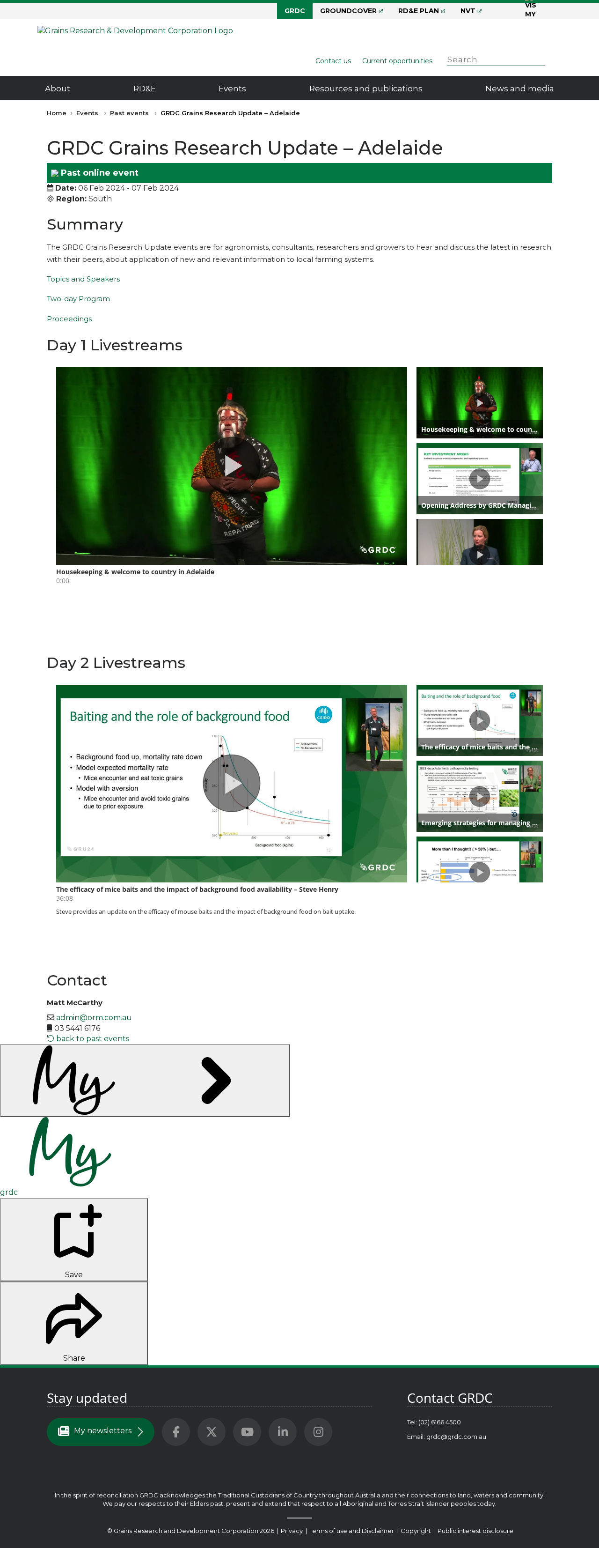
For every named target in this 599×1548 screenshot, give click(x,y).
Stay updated (87, 1398)
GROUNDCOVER (348, 11)
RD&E (144, 88)
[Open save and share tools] (145, 1080)
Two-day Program (78, 298)
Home (56, 113)
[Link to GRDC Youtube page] (247, 1432)
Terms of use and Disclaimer (351, 1530)
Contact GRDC (450, 1398)
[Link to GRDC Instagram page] (318, 1432)
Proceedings (69, 318)
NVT (467, 11)
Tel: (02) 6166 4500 (434, 1422)
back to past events (91, 1038)
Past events (129, 113)
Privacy (292, 1530)
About (57, 88)
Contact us (333, 61)
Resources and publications (366, 88)
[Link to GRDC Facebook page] (176, 1432)
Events (232, 88)
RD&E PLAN (418, 11)
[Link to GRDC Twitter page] (211, 1432)
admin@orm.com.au (94, 1017)
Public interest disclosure (475, 1530)
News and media (519, 88)
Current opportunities (397, 61)
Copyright (416, 1530)
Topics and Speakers (83, 278)
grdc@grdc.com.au (456, 1436)
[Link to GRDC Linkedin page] (283, 1432)
